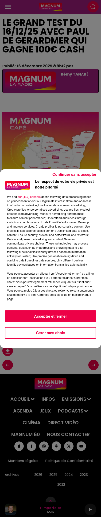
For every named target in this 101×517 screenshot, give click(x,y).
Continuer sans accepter (74, 174)
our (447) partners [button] (29, 197)
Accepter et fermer (50, 316)
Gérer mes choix (50, 332)
